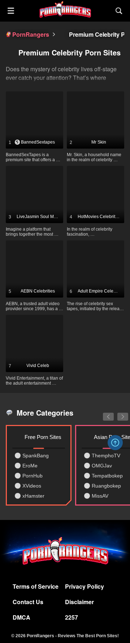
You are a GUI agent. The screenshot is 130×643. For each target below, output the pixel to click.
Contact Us (28, 602)
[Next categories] (117, 413)
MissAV (100, 496)
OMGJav (102, 465)
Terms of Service (35, 586)
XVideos (31, 486)
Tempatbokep (107, 476)
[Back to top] (115, 442)
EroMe (30, 465)
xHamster (33, 496)
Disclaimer (79, 602)
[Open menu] (11, 11)
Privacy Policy (84, 586)
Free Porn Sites (43, 437)
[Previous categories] (103, 413)
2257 (71, 617)
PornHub (32, 476)
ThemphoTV (106, 455)
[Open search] (119, 11)
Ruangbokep (106, 486)
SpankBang (35, 455)
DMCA (21, 617)
